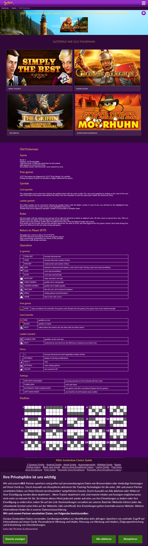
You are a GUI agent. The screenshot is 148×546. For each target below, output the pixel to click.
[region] (74, 508)
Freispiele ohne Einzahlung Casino (104, 470)
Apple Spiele (69, 464)
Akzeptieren (130, 539)
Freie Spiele (50, 470)
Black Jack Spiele (51, 467)
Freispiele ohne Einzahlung (71, 470)
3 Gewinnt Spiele (35, 464)
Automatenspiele (86, 464)
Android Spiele (53, 464)
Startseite (5, 8)
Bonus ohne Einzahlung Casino (78, 467)
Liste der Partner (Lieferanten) (20, 529)
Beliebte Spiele (104, 464)
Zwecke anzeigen (15, 539)
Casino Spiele (102, 467)
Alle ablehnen (103, 539)
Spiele (14, 8)
